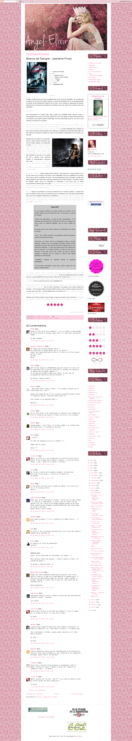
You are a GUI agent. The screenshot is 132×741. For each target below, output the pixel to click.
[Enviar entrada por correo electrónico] (53, 316)
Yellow (33, 365)
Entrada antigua (77, 694)
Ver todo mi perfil (95, 156)
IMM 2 (93, 546)
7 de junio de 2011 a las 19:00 (42, 686)
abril (93, 599)
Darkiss (92, 390)
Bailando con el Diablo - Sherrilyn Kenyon (96, 497)
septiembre (95, 480)
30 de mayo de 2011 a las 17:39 (42, 643)
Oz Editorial (94, 427)
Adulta (40, 318)
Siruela (92, 438)
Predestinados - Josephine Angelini (96, 542)
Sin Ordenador (96, 492)
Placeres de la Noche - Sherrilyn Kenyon (96, 581)
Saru (32, 470)
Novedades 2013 (94, 81)
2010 (92, 610)
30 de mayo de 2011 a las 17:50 (42, 657)
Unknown (33, 517)
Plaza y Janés (94, 432)
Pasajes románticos (37, 346)
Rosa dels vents (95, 436)
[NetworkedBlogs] (96, 201)
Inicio (57, 694)
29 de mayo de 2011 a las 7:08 (42, 547)
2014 (92, 463)
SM (90, 440)
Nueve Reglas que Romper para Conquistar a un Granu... (97, 570)
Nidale (33, 423)
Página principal (95, 63)
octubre (94, 478)
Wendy (32, 329)
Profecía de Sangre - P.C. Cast (96, 510)
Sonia (32, 435)
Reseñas (56, 318)
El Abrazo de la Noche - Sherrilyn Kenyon (96, 532)
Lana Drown (35, 593)
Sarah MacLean (94, 119)
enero (93, 607)
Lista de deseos (95, 71)
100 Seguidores (96, 565)
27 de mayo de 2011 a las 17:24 (42, 360)
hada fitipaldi (36, 497)
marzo (93, 602)
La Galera (92, 415)
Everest (92, 407)
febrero (94, 605)
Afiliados (92, 77)
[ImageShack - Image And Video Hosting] (88, 169)
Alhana (33, 411)
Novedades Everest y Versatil (97, 537)
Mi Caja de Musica (97, 551)
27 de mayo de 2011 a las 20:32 (42, 417)
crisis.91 (34, 456)
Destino (92, 395)
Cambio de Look (96, 548)
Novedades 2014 (94, 79)
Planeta (92, 430)
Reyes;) (33, 386)
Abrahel (33, 624)
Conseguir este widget (46, 717)
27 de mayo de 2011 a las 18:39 (42, 405)
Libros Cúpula (94, 417)
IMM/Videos (93, 67)
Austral (92, 386)
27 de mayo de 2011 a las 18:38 (42, 380)
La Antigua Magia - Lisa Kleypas (97, 558)
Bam (32, 529)
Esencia (92, 405)
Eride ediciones (95, 402)
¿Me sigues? (96, 204)
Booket (91, 388)
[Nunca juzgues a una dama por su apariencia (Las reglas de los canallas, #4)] (98, 115)
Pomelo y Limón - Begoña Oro (97, 526)
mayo (93, 490)
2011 (92, 470)
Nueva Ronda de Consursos (96, 554)
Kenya (32, 541)
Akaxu (32, 484)
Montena (92, 423)
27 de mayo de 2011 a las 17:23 (42, 340)
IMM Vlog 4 (95, 596)
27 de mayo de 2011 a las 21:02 (42, 429)
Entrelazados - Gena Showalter (97, 518)
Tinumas (92, 442)
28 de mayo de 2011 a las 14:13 (42, 523)
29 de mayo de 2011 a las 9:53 (42, 566)
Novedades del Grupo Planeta (96, 575)
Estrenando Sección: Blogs (97, 514)
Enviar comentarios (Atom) (47, 697)
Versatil (92, 445)
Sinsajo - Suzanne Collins (97, 593)
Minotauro (92, 421)
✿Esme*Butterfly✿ (37, 572)
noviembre (95, 475)
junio (93, 488)
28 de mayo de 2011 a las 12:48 (42, 492)
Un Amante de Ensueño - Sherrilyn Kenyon (95, 588)
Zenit (91, 447)
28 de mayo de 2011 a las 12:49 (42, 511)
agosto (94, 483)
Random (91, 434)
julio (93, 485)
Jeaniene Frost (48, 318)
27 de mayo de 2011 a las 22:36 (42, 464)
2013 (92, 465)
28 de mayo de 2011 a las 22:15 (42, 535)
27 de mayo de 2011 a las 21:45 (42, 450)
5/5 (35, 318)
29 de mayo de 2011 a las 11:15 (42, 587)
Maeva (91, 419)
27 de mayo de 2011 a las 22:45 (42, 478)
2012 (92, 468)
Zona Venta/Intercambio (95, 74)
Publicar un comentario (37, 690)
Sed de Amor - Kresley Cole (96, 562)
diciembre (95, 473)
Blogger (79, 736)
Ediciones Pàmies (95, 400)
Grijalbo (92, 409)
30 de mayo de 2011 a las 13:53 (42, 619)
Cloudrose (34, 663)
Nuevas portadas (96, 506)
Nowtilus (92, 425)
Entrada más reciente (34, 694)
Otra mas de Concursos (95, 522)
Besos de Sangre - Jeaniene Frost (97, 502)
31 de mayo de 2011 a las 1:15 (42, 671)
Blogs (91, 69)
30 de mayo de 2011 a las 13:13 (42, 603)
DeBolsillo (93, 392)
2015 (92, 460)
